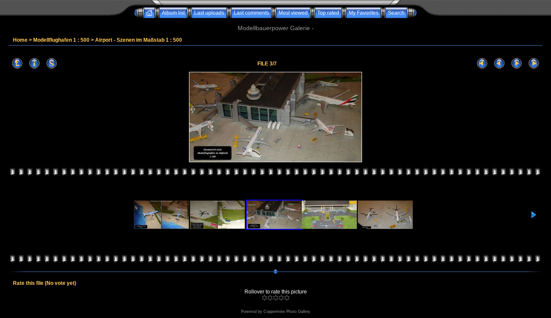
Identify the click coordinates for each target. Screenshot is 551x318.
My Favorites (363, 13)
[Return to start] (482, 63)
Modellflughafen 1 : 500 (61, 40)
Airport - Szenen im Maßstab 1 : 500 (138, 40)
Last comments (251, 13)
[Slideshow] (51, 63)
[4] (281, 298)
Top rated (328, 13)
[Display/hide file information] (34, 63)
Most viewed (293, 13)
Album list (173, 13)
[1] (264, 298)
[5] (287, 298)
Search (396, 13)
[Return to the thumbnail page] (17, 63)
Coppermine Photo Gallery (286, 311)
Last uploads (209, 13)
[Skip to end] (533, 63)
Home (20, 40)
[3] (276, 298)
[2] (270, 298)
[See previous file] (499, 63)
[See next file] (516, 63)
